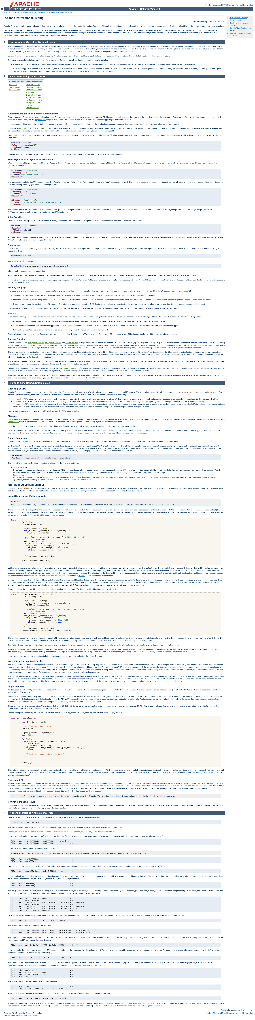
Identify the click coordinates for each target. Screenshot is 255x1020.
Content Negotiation (147, 280)
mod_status (14, 90)
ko (219, 22)
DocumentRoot (51, 210)
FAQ (224, 5)
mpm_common (14, 87)
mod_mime (12, 433)
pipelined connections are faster (205, 772)
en (211, 22)
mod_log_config (37, 433)
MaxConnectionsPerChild (70, 368)
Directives (217, 5)
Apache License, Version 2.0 (30, 1015)
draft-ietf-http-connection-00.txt (35, 690)
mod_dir (13, 85)
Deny (43, 128)
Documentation (30, 12)
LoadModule (13, 422)
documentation (73, 411)
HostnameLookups (34, 90)
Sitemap (238, 5)
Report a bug (248, 5)
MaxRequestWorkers (74, 49)
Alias (116, 210)
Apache (7, 12)
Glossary (230, 5)
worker (20, 399)
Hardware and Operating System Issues (239, 19)
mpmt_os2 (199, 392)
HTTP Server (17, 12)
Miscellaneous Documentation (60, 12)
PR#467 (81, 576)
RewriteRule (127, 210)
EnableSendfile (33, 95)
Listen (89, 510)
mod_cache (33, 441)
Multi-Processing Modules (69, 392)
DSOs (160, 419)
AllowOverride (33, 85)
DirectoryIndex (33, 87)
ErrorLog (210, 361)
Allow (23, 128)
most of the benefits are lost (90, 378)
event (19, 402)
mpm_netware (188, 392)
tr (223, 22)
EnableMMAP (31, 92)
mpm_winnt (213, 392)
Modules (208, 5)
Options (29, 105)
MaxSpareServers (34, 100)
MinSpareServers (34, 103)
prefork (21, 404)
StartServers (32, 108)
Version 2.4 (42, 12)
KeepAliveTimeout (34, 98)
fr (215, 22)
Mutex (14, 645)
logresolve (40, 120)
